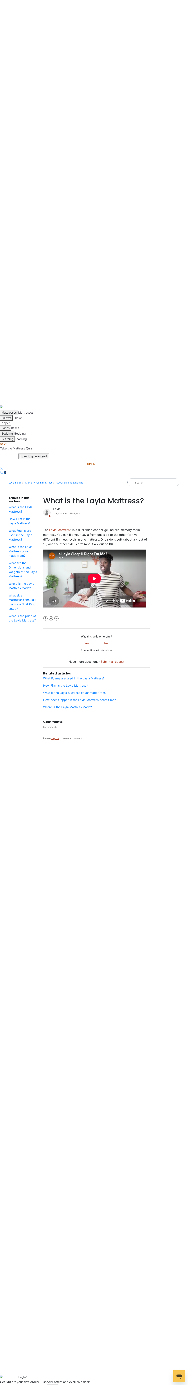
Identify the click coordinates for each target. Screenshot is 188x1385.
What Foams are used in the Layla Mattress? (20, 535)
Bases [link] (15, 428)
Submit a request (112, 661)
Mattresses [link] (25, 412)
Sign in (90, 463)
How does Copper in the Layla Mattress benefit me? (79, 700)
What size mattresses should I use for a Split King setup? (22, 602)
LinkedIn (56, 618)
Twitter (51, 618)
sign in (55, 738)
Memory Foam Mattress (39, 482)
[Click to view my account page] (1, 468)
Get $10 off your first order (45, 1382)
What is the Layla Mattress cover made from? (20, 551)
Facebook (45, 618)
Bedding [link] (20, 433)
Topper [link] (5, 423)
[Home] (4, 407)
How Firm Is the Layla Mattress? (19, 521)
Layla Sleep (15, 482)
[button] (3, 472)
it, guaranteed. (34, 456)
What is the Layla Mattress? (20, 509)
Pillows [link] (17, 418)
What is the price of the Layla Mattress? (22, 618)
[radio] (87, 643)
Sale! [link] (3, 444)
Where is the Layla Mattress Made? (21, 586)
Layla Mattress (59, 530)
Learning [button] (21, 439)
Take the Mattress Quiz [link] (16, 448)
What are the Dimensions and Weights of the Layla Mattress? (23, 569)
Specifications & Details (69, 482)
